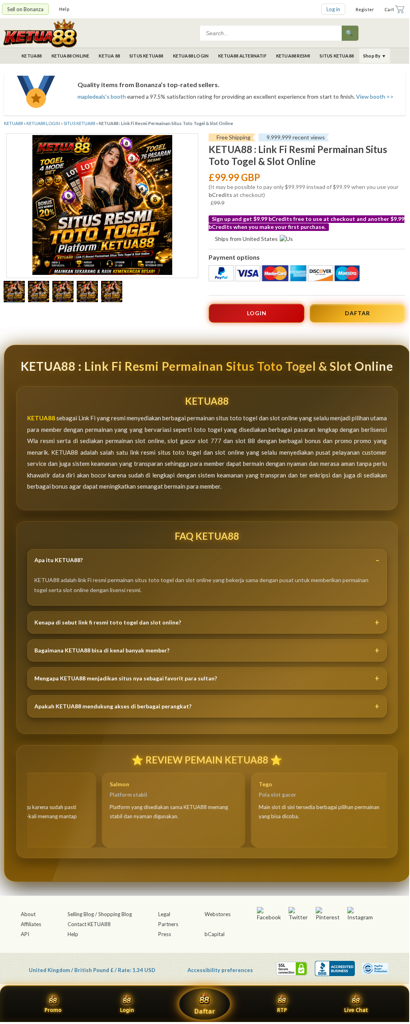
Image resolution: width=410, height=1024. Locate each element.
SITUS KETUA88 (146, 55)
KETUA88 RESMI (293, 55)
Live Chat (356, 1010)
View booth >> (375, 96)
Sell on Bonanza (25, 9)
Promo (53, 1010)
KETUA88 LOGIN (191, 55)
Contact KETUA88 (89, 924)
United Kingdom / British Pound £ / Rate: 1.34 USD (92, 970)
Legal (164, 914)
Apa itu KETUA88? (58, 560)
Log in (333, 9)
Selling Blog (81, 914)
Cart (389, 9)
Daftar (204, 1011)
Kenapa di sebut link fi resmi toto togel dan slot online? (107, 622)
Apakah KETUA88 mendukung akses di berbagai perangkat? (112, 706)
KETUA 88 (109, 55)
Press (164, 934)
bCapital (215, 934)
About (28, 914)
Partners (168, 924)
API (25, 934)
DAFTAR (357, 313)
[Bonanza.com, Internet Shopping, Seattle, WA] (335, 968)
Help (64, 9)
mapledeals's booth (102, 96)
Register (365, 9)
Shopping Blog (115, 914)
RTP (282, 1010)
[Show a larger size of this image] (14, 292)
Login (127, 1010)
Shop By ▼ (374, 55)
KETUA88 (32, 55)
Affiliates (31, 924)
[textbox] (271, 33)
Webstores (218, 914)
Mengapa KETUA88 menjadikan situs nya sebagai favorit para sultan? (125, 678)
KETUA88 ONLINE (71, 55)
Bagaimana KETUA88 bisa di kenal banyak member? (101, 650)
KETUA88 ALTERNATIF (242, 55)
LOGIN (257, 313)
